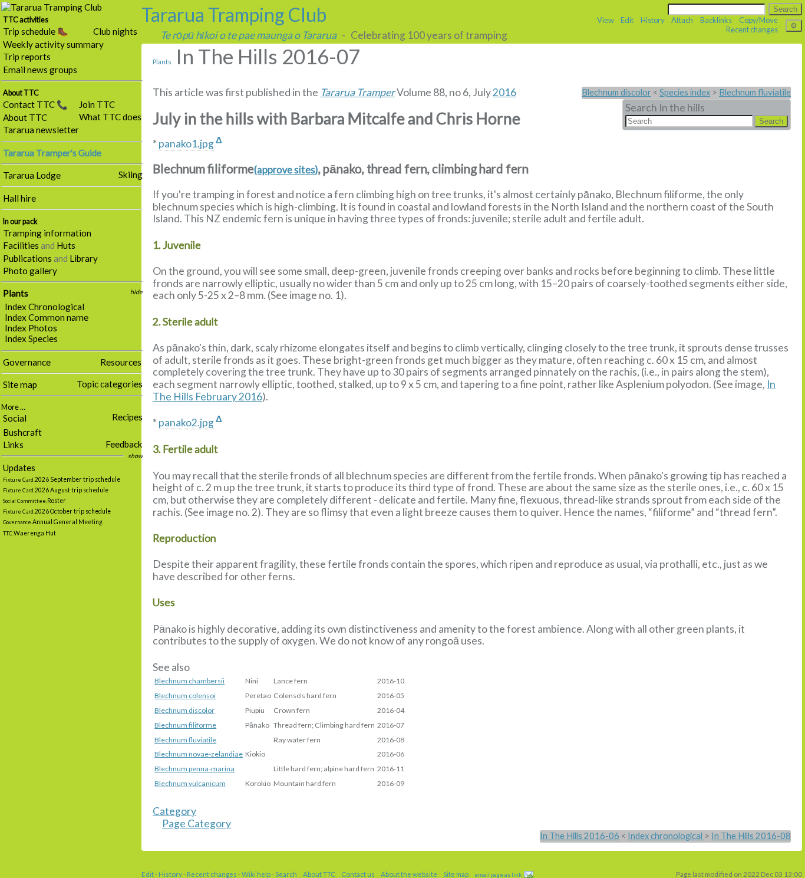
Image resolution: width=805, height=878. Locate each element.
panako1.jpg (186, 143)
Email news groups (40, 69)
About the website (409, 874)
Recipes (127, 417)
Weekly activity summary (53, 44)
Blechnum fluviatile (755, 92)
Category (174, 811)
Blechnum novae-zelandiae (198, 753)
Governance (27, 362)
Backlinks (716, 20)
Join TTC (97, 104)
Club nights (115, 31)
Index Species (31, 338)
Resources (120, 362)
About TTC (25, 117)
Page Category (196, 823)
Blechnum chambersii (189, 680)
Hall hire (19, 198)
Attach (682, 20)
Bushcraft (22, 432)
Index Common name (46, 317)
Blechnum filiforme (185, 725)
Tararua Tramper (357, 92)
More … (13, 407)
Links (13, 444)
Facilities (21, 245)
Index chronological (666, 836)
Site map (20, 384)
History (653, 20)
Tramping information (47, 233)
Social (15, 418)
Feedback (124, 444)
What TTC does (110, 116)
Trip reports (27, 56)
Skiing (130, 174)
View (605, 20)
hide (136, 291)
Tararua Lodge (32, 175)
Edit (627, 20)
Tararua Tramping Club (233, 14)
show (135, 455)
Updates (19, 467)
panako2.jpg (186, 422)
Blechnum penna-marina (194, 768)
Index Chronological (44, 306)
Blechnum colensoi (185, 695)
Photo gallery (30, 270)
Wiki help (256, 874)
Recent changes (752, 29)
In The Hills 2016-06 (579, 836)
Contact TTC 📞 (35, 104)
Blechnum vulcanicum (190, 783)
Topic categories (110, 384)
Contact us (358, 874)
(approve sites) (286, 170)
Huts (66, 245)
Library (84, 258)
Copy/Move (758, 20)
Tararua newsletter (41, 129)
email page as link (498, 874)
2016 (504, 92)
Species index (684, 92)
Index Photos (31, 328)
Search (286, 874)
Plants (15, 293)
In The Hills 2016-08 (751, 836)
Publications (27, 258)
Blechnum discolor (616, 92)
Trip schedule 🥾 (35, 31)
